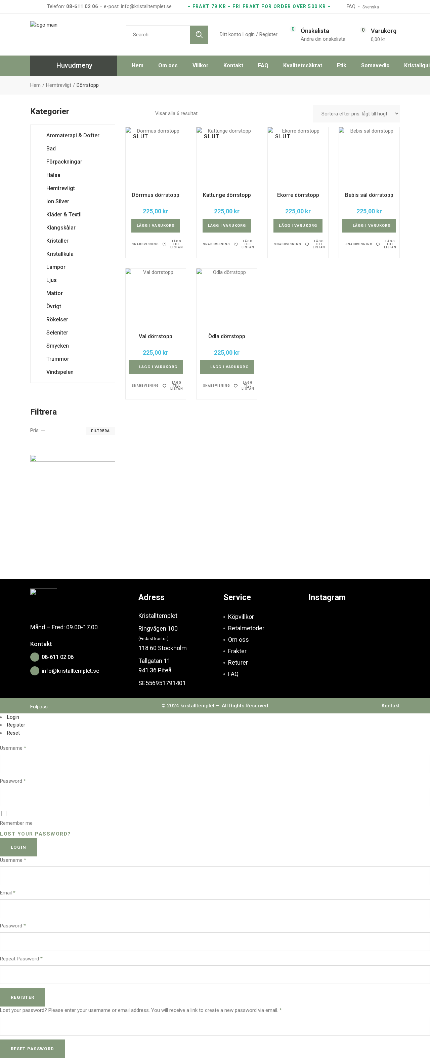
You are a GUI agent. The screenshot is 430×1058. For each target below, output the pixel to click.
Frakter (237, 651)
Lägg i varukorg (156, 225)
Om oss (238, 639)
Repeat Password (21, 959)
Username (13, 748)
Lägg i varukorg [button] (372, 225)
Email (7, 893)
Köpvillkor (241, 616)
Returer (238, 662)
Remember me (16, 823)
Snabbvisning (145, 244)
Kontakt (391, 706)
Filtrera (100, 431)
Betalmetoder (246, 628)
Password (13, 781)
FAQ (233, 673)
